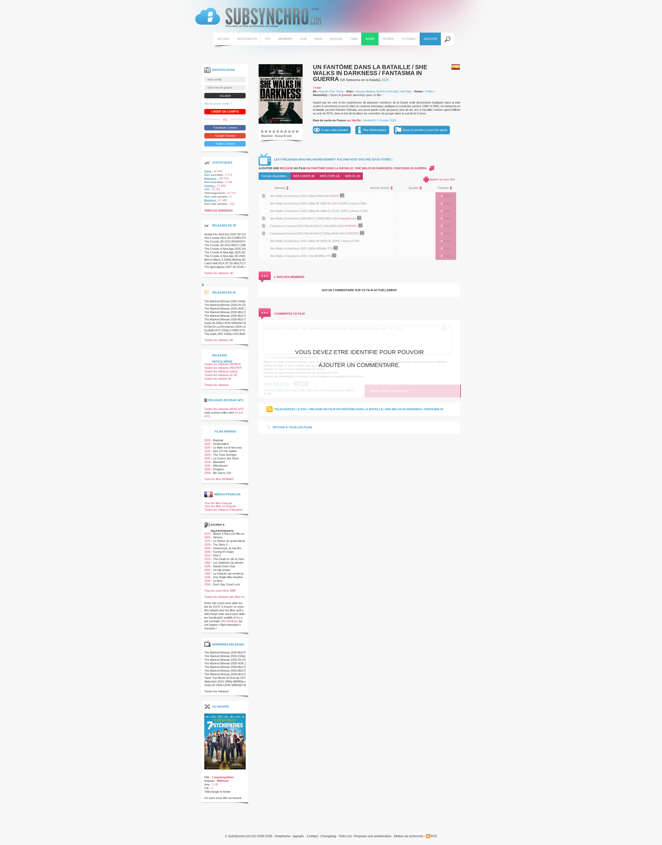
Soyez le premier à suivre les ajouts (425, 129)
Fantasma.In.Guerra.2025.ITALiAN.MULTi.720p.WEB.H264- (307, 225)
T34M (353, 38)
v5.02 (257, 17)
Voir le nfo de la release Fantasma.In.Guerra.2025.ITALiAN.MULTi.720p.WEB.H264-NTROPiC (263, 225)
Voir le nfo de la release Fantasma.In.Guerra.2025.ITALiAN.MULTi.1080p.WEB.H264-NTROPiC (263, 233)
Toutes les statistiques (218, 210)
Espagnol (456, 67)
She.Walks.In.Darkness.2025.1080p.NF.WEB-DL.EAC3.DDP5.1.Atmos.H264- (318, 203)
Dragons (218, 469)
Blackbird (219, 462)
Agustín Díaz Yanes (331, 91)
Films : (208, 171)
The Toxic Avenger (225, 454)
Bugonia (218, 440)
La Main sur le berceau (227, 447)
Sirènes (218, 537)
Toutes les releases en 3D (220, 375)
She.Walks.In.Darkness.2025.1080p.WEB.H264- (300, 195)
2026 (207, 544)
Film (303, 38)
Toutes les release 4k (217, 378)
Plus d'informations (375, 129)
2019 (207, 462)
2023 (207, 454)
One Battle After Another (228, 577)
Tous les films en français (220, 506)
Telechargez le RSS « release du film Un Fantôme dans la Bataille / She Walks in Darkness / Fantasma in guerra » (358, 412)
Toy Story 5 (220, 544)
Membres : (210, 200)
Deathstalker (221, 443)
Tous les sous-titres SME (220, 590)
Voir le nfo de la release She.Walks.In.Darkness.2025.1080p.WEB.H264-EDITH (263, 195)
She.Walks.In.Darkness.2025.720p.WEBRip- (298, 256)
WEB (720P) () (330, 176)
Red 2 (217, 555)
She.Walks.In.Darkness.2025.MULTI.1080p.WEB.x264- (304, 218)
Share (370, 38)
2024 (207, 465)
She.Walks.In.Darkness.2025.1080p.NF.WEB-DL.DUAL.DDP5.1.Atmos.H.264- (319, 210)
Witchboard (220, 465)
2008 (207, 472)
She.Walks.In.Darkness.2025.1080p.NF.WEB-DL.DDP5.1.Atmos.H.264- (315, 241)
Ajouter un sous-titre (442, 179)
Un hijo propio (221, 569)
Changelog (328, 836)
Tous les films (219, 479)
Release (336, 38)
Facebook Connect (225, 127)
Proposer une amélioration (373, 836)
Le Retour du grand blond (229, 540)
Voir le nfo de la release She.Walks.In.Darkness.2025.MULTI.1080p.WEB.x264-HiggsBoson (263, 218)
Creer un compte (225, 111)
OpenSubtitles (362, 226)
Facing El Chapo (223, 551)
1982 (207, 562)
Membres (285, 38)
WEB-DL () (352, 176)
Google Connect (225, 135)
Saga (318, 38)
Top (267, 38)
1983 (207, 573)
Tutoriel (409, 38)
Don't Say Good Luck (226, 584)
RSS (434, 836)
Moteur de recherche (408, 836)
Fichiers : (210, 185)
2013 (207, 555)
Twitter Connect (225, 143)
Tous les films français (218, 503)
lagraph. (298, 836)
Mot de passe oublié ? (218, 103)
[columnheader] (317, 188)
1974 (207, 540)
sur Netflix (354, 120)
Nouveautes (247, 38)
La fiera (217, 580)
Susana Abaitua (365, 91)
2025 (385, 80)
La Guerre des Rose (226, 458)
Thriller (317, 87)
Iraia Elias (406, 91)
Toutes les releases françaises (223, 509)
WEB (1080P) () (304, 176)
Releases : (211, 178)
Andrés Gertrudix (387, 91)
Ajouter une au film (343, 168)
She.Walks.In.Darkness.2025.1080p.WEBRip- (298, 248)
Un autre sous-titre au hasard (222, 797)
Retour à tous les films (292, 427)
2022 (207, 533)
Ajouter (430, 38)
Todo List (345, 836)
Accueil (223, 38)
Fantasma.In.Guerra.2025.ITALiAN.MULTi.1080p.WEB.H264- (308, 233)
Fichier (388, 38)
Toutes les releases (218, 273)
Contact (312, 836)
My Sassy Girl (222, 472)
